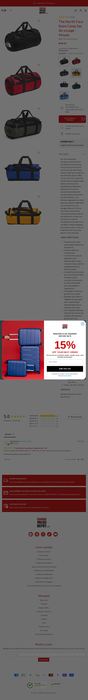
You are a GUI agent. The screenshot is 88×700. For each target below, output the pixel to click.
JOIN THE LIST (65, 369)
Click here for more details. (65, 375)
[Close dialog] (82, 323)
